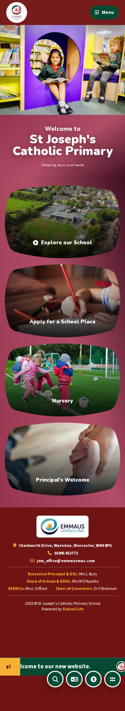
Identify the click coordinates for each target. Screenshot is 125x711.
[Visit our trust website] (62, 527)
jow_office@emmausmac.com (65, 561)
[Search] (55, 679)
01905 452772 (65, 553)
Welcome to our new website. (40, 666)
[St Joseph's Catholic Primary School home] (16, 12)
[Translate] (74, 679)
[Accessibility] (93, 679)
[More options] (112, 679)
